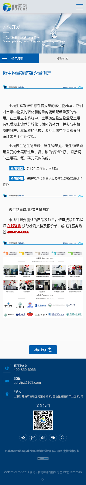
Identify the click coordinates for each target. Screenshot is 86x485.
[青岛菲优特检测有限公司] (15, 6)
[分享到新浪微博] (43, 438)
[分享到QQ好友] (63, 438)
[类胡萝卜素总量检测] (43, 253)
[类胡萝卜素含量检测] (43, 86)
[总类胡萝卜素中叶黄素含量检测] (43, 195)
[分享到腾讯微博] (33, 438)
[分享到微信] (53, 438)
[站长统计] (43, 458)
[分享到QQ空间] (23, 438)
